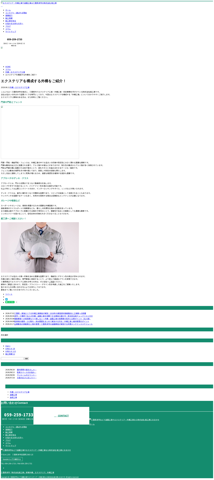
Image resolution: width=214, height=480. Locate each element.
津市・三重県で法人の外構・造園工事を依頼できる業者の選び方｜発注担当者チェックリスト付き (53, 316)
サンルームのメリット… (27, 375)
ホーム (8, 10)
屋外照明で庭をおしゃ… (27, 369)
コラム (8, 28)
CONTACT (8, 47)
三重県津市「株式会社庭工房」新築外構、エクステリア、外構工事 (27, 472)
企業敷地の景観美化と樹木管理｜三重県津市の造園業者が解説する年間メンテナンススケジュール (53, 324)
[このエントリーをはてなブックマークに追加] (6, 299)
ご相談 (51, 281)
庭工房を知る (10, 20)
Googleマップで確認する (12, 459)
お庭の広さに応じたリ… (27, 377)
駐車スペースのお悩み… (26, 372)
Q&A (7, 346)
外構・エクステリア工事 (15, 72)
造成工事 (13, 397)
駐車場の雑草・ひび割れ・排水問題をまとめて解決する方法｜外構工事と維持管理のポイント (51, 321)
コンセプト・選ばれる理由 (16, 12)
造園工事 (13, 394)
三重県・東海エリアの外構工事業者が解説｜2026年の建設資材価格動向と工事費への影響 (50, 313)
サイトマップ (10, 31)
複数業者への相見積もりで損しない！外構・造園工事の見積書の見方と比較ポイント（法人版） (52, 318)
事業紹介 (8, 15)
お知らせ (10, 348)
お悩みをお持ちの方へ (14, 23)
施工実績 (8, 18)
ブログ (8, 26)
